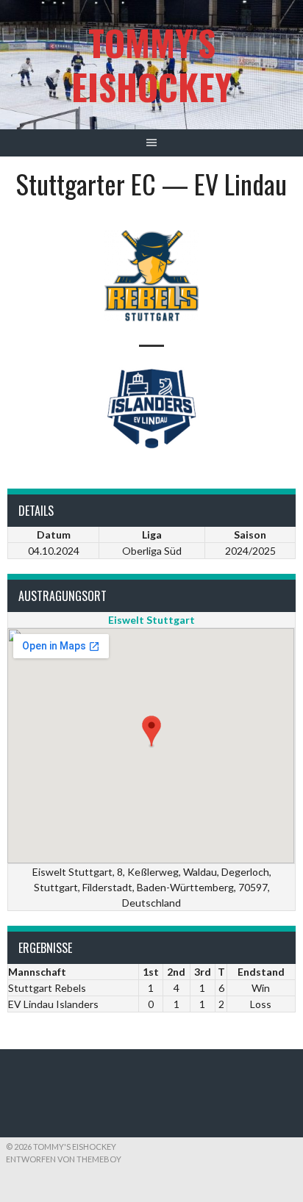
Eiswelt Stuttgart (151, 619)
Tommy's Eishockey (151, 64)
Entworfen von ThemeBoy (63, 1159)
